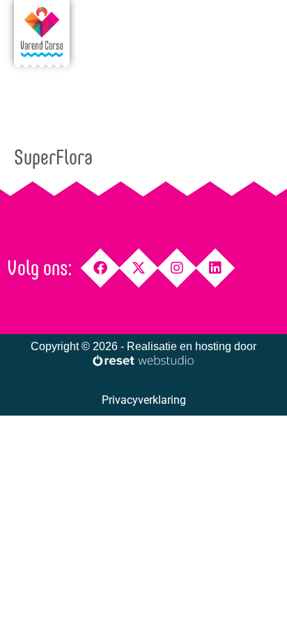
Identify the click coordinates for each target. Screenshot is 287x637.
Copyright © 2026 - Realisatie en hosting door (143, 346)
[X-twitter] (139, 268)
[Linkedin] (215, 268)
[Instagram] (177, 268)
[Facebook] (101, 268)
